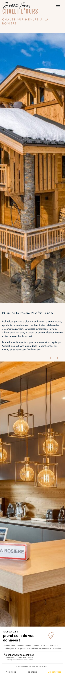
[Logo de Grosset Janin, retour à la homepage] (17, 5)
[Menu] (57, 6)
